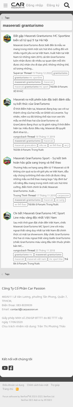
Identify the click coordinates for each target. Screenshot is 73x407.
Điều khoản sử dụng (13, 385)
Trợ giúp (55, 385)
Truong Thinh (20, 195)
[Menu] (5, 5)
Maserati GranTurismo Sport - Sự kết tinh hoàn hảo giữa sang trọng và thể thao (39, 160)
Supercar (18, 73)
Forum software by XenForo (29, 396)
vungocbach (20, 136)
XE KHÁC (18, 91)
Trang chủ (8, 389)
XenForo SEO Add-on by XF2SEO (36, 400)
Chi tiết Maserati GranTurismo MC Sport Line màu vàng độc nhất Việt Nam (39, 215)
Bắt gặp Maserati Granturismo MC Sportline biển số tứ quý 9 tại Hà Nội (41, 38)
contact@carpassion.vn (24, 309)
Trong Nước (37, 150)
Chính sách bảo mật (37, 385)
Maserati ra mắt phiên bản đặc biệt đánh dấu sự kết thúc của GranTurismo (41, 101)
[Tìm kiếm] (66, 5)
